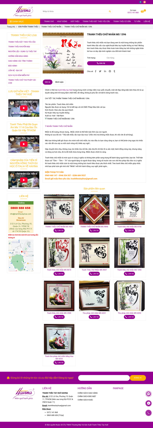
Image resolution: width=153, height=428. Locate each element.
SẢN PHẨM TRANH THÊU (28, 27)
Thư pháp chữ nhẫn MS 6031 (94, 313)
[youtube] (145, 2)
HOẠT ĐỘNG (62, 21)
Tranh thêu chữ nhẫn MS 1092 (129, 270)
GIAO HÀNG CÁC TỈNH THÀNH (20, 61)
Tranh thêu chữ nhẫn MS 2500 (59, 313)
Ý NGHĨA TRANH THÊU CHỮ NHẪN (58, 126)
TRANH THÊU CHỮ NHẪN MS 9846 (94, 227)
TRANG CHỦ (49, 21)
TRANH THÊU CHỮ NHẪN (51, 27)
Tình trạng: (91, 58)
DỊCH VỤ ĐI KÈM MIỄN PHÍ (18, 75)
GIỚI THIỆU (75, 21)
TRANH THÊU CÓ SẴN (122, 21)
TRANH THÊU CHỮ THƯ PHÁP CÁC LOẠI (22, 81)
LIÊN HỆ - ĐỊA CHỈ (15, 70)
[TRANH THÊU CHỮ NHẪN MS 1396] (23, 11)
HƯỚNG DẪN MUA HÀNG (18, 56)
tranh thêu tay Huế (65, 90)
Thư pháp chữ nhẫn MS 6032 (129, 313)
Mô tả (47, 82)
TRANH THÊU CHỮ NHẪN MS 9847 (59, 227)
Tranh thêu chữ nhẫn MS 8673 (59, 270)
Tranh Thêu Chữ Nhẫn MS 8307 (94, 270)
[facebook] (141, 2)
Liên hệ (147, 21)
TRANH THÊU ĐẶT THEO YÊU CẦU (96, 21)
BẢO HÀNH (12, 66)
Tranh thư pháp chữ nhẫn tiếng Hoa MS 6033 (59, 357)
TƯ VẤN (137, 21)
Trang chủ (11, 27)
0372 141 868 (133, 13)
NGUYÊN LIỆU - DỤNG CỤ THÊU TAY (22, 51)
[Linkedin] (105, 71)
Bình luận (59, 82)
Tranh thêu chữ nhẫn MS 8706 (129, 227)
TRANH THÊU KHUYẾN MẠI (19, 47)
